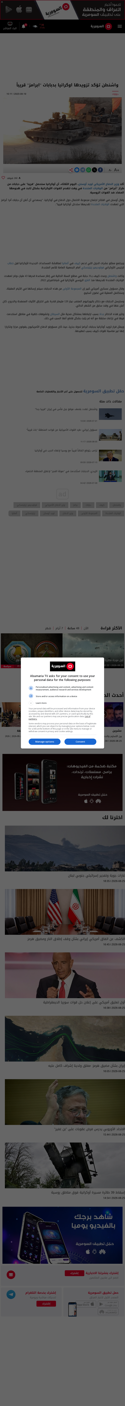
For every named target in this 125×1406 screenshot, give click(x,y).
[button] (62, 703)
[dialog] (62, 703)
